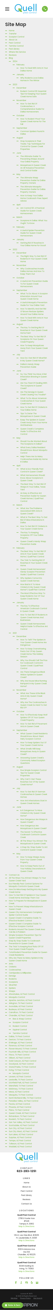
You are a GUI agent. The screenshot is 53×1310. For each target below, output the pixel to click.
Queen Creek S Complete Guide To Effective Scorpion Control (25, 925)
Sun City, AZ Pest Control (20, 1128)
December (21, 88)
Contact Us (14, 875)
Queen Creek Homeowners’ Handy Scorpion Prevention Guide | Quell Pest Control (33, 572)
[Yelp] (31, 1282)
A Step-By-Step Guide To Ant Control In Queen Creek (34, 848)
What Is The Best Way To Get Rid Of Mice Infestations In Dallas (33, 520)
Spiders (12, 988)
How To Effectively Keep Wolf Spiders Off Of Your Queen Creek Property (33, 717)
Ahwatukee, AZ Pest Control (22, 994)
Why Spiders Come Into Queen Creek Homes (31, 579)
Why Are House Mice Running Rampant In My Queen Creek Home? (33, 683)
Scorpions (13, 982)
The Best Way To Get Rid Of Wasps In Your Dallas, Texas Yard (33, 487)
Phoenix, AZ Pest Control (20, 1107)
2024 (15, 61)
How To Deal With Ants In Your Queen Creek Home (34, 319)
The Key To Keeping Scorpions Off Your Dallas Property (31, 535)
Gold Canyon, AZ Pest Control (22, 1061)
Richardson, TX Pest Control (21, 1116)
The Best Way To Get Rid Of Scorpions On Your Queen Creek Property (33, 339)
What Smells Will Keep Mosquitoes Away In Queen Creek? (32, 751)
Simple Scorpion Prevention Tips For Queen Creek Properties (25, 936)
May (18, 174)
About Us (13, 39)
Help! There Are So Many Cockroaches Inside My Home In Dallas (34, 459)
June (19, 153)
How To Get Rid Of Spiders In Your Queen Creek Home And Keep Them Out (27, 896)
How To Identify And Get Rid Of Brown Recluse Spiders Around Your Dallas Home (33, 311)
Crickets (12, 966)
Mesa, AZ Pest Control (19, 1091)
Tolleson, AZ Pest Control (20, 1143)
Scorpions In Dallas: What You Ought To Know (33, 221)
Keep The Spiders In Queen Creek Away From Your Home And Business (33, 422)
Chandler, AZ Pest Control (21, 1015)
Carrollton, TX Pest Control (21, 1012)
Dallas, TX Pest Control (19, 1036)
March (19, 217)
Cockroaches (15, 969)
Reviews (13, 55)
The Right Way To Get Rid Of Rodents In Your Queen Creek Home (33, 259)
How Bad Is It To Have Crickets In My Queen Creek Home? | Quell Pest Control (33, 587)
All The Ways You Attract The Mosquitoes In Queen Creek (33, 842)
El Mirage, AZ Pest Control (20, 1042)
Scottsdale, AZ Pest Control (21, 1125)
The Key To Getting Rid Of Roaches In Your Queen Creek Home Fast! (33, 330)
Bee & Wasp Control (22, 1018)
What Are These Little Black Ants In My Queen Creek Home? (32, 696)
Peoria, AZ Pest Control (19, 1104)
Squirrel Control (20, 1029)
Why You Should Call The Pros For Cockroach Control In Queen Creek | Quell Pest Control (33, 664)
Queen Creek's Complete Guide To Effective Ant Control (32, 431)
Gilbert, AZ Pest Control (19, 1057)
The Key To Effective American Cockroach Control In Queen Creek (33, 608)
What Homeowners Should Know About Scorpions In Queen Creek (32, 478)
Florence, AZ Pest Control (20, 1045)
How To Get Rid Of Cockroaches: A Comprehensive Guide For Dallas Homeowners (32, 107)
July (18, 354)
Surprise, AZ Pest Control (20, 1137)
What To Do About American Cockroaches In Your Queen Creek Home (33, 401)
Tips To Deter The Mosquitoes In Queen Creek (33, 414)
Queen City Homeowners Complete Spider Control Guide (25, 913)
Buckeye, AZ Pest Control (20, 1009)
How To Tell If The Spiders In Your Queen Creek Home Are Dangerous (33, 642)
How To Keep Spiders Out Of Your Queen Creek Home (33, 744)
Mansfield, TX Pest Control (21, 1085)
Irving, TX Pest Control (19, 1070)
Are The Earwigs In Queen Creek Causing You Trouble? (33, 393)
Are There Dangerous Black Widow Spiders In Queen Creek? (32, 675)
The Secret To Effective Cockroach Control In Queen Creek (33, 835)
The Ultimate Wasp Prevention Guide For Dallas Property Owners (32, 180)
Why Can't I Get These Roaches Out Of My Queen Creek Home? (32, 782)
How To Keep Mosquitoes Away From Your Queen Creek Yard (34, 348)
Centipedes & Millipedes (20, 973)
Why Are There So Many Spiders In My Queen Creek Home (26, 959)
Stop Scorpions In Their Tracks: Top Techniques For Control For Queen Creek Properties (32, 145)
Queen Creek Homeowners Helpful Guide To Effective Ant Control (34, 626)
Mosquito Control (17, 997)
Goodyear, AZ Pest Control (21, 1064)
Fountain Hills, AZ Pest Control (22, 1051)
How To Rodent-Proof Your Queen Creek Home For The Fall (33, 121)
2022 (15, 249)
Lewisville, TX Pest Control (21, 1079)
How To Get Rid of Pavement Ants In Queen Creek (33, 725)
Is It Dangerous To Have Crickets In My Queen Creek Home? (33, 813)
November (21, 100)
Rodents (13, 979)
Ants (11, 963)
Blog (11, 58)
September (22, 128)
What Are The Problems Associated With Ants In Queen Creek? (31, 511)
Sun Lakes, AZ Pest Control (21, 1134)
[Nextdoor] (26, 1282)
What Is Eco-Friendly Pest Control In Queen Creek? (32, 470)
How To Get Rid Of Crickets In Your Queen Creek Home (33, 527)
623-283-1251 (26, 1171)
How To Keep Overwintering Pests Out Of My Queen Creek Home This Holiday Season (33, 652)
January (20, 74)
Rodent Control (20, 1026)
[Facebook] (16, 1282)
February (21, 64)
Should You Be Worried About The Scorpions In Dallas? (33, 442)
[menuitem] (14, 1298)
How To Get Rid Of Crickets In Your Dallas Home (33, 408)
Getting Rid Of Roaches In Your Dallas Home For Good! (33, 244)
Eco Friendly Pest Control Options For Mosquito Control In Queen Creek (26, 885)
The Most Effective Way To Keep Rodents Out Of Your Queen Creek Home (32, 596)
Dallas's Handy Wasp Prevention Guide (29, 365)
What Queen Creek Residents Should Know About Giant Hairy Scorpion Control (34, 736)
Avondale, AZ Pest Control (21, 1006)
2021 (15, 633)
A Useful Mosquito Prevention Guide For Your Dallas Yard (33, 303)
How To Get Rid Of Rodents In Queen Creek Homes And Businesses (33, 617)
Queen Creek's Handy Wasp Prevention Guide (33, 542)
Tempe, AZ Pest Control (20, 1140)
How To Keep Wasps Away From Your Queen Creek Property (32, 860)
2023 (15, 84)
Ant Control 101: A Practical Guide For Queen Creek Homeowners (32, 211)
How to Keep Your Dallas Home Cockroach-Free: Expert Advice (34, 198)
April (18, 204)
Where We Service (17, 52)
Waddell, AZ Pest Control (20, 1146)
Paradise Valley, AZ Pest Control (23, 1101)
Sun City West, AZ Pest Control (23, 1131)
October (20, 115)
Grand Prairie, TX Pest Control (22, 1067)
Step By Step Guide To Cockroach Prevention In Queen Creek (24, 942)
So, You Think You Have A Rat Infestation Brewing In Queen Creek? (33, 377)
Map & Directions (26, 1226)
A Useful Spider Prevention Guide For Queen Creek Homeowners (32, 233)
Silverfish (13, 985)
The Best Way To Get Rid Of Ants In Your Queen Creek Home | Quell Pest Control (33, 554)
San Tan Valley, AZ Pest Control (23, 1122)
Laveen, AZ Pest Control (20, 1076)
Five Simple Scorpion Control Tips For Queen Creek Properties (33, 773)
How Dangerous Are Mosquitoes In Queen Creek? (33, 827)
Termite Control (16, 46)
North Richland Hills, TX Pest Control (25, 1098)
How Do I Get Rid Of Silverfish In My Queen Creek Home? (33, 359)
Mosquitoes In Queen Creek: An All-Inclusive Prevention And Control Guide (33, 168)
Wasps (12, 991)
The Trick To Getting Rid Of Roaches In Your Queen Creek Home (33, 563)
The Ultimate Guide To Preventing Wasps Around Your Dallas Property (32, 159)
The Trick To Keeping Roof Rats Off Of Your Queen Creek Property (26, 948)
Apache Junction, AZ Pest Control (24, 1000)
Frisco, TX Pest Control (19, 1054)
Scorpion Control (16, 36)
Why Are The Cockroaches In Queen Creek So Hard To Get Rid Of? (33, 705)
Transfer (13, 33)
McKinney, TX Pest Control (21, 1088)
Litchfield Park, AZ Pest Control (23, 1082)
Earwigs (12, 976)
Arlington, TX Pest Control (20, 1003)
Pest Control (14, 42)
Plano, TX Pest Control (19, 1110)
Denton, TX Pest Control (20, 1039)
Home (11, 30)
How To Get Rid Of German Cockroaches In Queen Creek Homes (33, 794)
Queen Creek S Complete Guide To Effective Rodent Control (25, 919)
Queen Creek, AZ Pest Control (22, 1113)
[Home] (26, 9)
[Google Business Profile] (37, 1282)
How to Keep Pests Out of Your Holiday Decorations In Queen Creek (32, 869)
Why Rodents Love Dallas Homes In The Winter (32, 79)
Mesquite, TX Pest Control (21, 1095)
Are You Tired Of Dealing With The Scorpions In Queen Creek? (33, 386)
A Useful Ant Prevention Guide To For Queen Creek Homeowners (34, 284)
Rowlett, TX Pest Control (20, 1119)
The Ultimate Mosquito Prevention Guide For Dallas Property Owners (32, 189)
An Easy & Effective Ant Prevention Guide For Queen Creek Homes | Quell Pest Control (33, 497)
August (20, 137)
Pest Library (14, 49)
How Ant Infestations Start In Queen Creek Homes (33, 802)
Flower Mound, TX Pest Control (23, 1048)
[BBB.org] (21, 1282)
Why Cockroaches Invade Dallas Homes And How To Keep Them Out (32, 271)
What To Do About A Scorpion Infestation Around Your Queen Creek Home (34, 296)
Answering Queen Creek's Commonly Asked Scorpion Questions (32, 760)
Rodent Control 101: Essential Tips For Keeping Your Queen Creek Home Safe (33, 94)
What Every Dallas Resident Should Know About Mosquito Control (33, 450)
